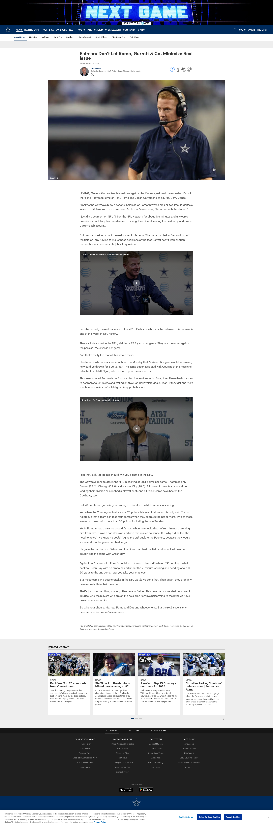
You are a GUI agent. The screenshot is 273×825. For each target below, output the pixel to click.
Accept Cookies (233, 817)
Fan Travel (156, 767)
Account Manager (156, 744)
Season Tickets (156, 749)
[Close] (268, 817)
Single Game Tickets (156, 753)
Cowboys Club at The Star (123, 762)
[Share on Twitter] (178, 71)
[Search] (235, 29)
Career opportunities (85, 762)
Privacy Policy (85, 744)
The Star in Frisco (122, 753)
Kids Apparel (189, 753)
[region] (136, 817)
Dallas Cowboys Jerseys (189, 758)
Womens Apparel (189, 749)
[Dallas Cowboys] (136, 803)
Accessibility (85, 767)
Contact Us (123, 758)
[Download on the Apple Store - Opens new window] (126, 790)
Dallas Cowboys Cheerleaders (122, 744)
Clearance (189, 767)
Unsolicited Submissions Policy (85, 758)
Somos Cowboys (122, 772)
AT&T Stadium (122, 749)
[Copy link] (189, 69)
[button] (136, 283)
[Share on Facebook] (172, 71)
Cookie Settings (186, 817)
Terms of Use (85, 749)
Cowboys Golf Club (122, 767)
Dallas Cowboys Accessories (189, 762)
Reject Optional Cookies (209, 817)
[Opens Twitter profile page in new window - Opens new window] (92, 74)
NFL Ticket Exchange (156, 762)
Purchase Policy (85, 753)
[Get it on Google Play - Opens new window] (146, 791)
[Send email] (183, 71)
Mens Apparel (189, 744)
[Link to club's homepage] (8, 29)
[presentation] (224, 719)
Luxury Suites (156, 758)
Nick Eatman (96, 68)
